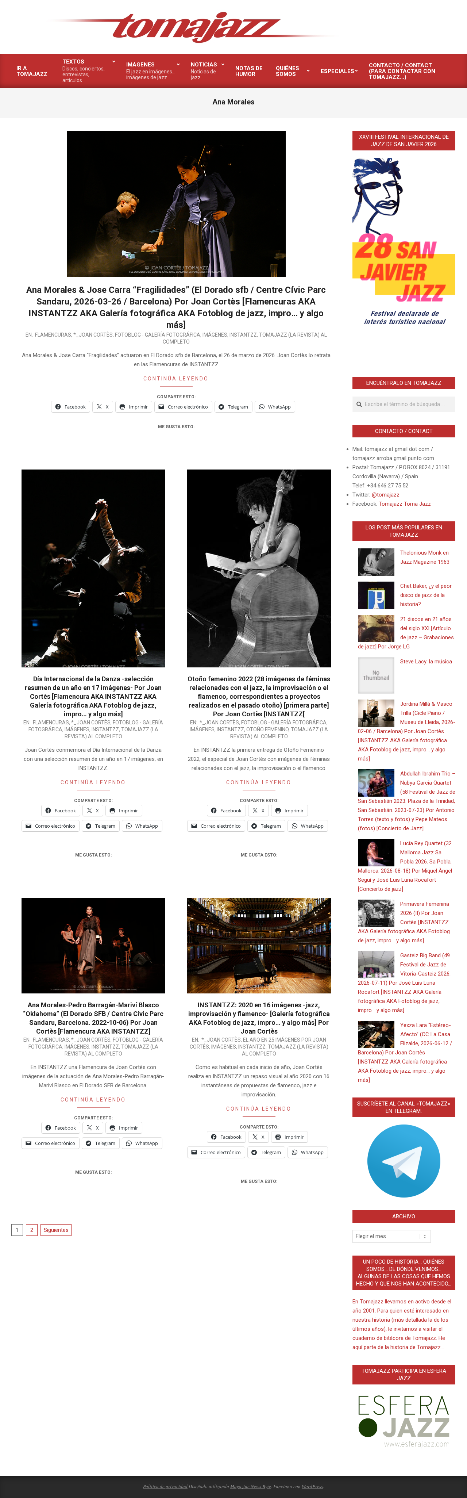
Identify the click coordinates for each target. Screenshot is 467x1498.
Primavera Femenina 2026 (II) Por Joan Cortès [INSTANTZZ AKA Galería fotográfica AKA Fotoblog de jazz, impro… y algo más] (404, 922)
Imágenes (214, 335)
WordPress (312, 1486)
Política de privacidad (165, 1486)
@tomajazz (386, 494)
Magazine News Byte (250, 1486)
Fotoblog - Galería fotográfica (157, 335)
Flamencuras (53, 335)
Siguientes (56, 1230)
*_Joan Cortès (93, 335)
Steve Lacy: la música (426, 661)
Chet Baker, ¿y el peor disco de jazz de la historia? (426, 595)
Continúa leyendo (176, 379)
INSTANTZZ (243, 335)
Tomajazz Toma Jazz (405, 504)
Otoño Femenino (267, 729)
